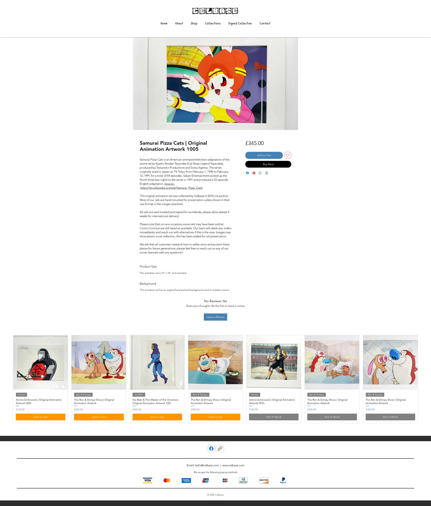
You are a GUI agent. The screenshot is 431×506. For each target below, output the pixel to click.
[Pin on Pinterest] (254, 173)
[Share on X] (267, 173)
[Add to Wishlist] (287, 155)
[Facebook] (211, 448)
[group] (215, 379)
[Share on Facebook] (247, 173)
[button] (213, 23)
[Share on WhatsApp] (260, 173)
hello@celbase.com (207, 465)
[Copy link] (220, 448)
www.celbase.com (233, 465)
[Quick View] (40, 362)
